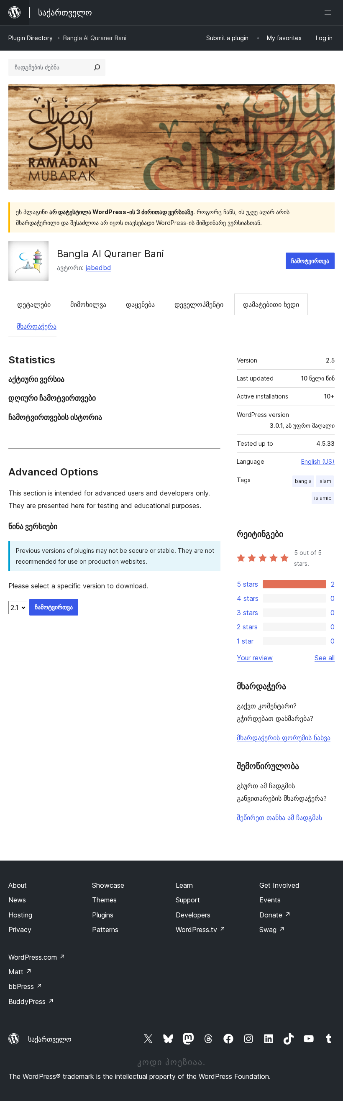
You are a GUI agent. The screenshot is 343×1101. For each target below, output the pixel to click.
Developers (193, 915)
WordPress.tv (200, 929)
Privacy (19, 929)
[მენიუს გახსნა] (329, 12)
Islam (324, 481)
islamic (322, 498)
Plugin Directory (30, 37)
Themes (104, 900)
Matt (20, 972)
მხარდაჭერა (36, 326)
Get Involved (279, 885)
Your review (255, 658)
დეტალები (34, 304)
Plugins (102, 915)
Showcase (108, 885)
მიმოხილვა (88, 304)
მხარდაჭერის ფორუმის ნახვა (283, 737)
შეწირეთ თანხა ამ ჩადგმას (279, 817)
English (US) (318, 461)
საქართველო (50, 1039)
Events (270, 900)
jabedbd (98, 267)
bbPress (25, 986)
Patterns (105, 929)
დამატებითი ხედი (271, 304)
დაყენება (140, 304)
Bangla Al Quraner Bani (110, 254)
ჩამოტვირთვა (310, 260)
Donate (275, 915)
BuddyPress (31, 1001)
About (17, 885)
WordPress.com (36, 957)
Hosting (20, 915)
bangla (303, 481)
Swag (272, 929)
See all (325, 658)
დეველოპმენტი (198, 304)
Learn (184, 885)
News (17, 900)
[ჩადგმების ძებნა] (97, 67)
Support (188, 900)
